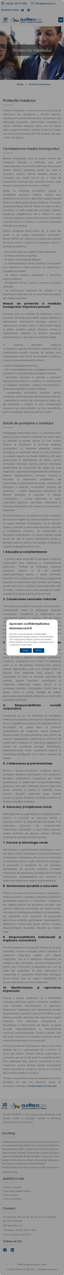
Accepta (26, 650)
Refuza (38, 650)
